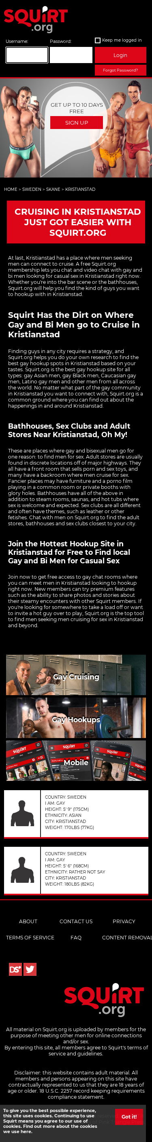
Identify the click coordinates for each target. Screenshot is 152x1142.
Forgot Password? (120, 70)
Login (120, 55)
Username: (17, 41)
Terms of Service (30, 938)
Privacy (124, 921)
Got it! (129, 1117)
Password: (60, 41)
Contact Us (76, 921)
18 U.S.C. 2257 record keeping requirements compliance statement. (92, 1094)
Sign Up (76, 122)
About (28, 921)
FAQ (76, 938)
